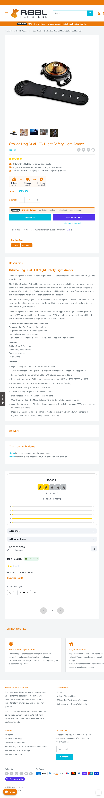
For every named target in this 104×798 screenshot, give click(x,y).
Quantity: (13, 200)
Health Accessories (23, 31)
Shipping (9, 735)
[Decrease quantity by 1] (21, 200)
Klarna (12, 453)
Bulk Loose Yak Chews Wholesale (71, 704)
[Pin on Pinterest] (83, 150)
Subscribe (65, 757)
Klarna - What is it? (13, 754)
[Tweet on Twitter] (88, 150)
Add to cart (30, 217)
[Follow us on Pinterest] (21, 773)
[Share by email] (93, 150)
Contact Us (61, 692)
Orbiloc (12, 150)
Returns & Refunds (13, 738)
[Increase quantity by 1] (37, 200)
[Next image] (90, 81)
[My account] (99, 13)
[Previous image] (14, 81)
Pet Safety (26, 245)
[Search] (90, 13)
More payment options (74, 223)
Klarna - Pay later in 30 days (17, 750)
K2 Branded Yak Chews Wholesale (71, 700)
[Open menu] (6, 13)
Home (7, 31)
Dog (13, 31)
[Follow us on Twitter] (11, 773)
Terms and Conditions (15, 742)
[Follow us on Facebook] (7, 773)
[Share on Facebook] (79, 150)
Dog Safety (37, 31)
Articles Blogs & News (66, 696)
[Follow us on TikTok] (31, 773)
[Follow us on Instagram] (16, 773)
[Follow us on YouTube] (26, 773)
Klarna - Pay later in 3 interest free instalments (26, 746)
